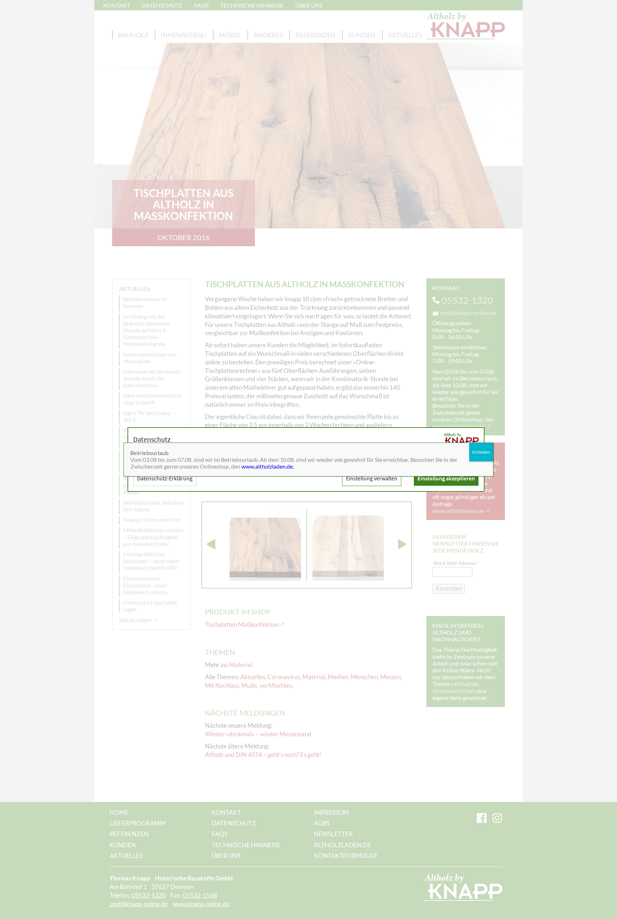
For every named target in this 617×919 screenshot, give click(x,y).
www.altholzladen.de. (267, 466)
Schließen (481, 452)
